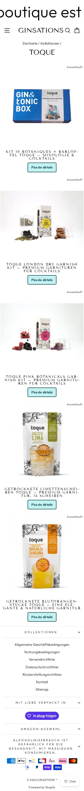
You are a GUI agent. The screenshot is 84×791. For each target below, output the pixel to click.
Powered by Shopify (42, 787)
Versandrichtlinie (42, 659)
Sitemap (42, 689)
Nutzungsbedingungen (42, 652)
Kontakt (42, 682)
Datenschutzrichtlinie (42, 667)
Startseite (29, 43)
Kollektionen (50, 43)
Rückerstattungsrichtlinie (42, 674)
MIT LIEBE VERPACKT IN (41, 702)
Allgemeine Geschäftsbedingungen (42, 644)
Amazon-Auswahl (41, 729)
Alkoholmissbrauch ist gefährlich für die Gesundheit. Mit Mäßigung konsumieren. (41, 746)
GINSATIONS (41, 30)
